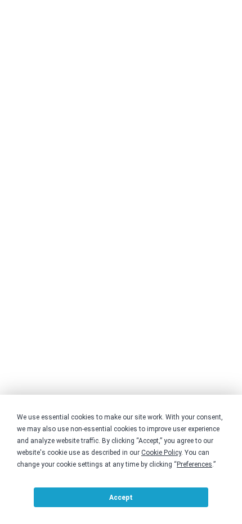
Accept (121, 498)
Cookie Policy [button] (161, 453)
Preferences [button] (194, 464)
